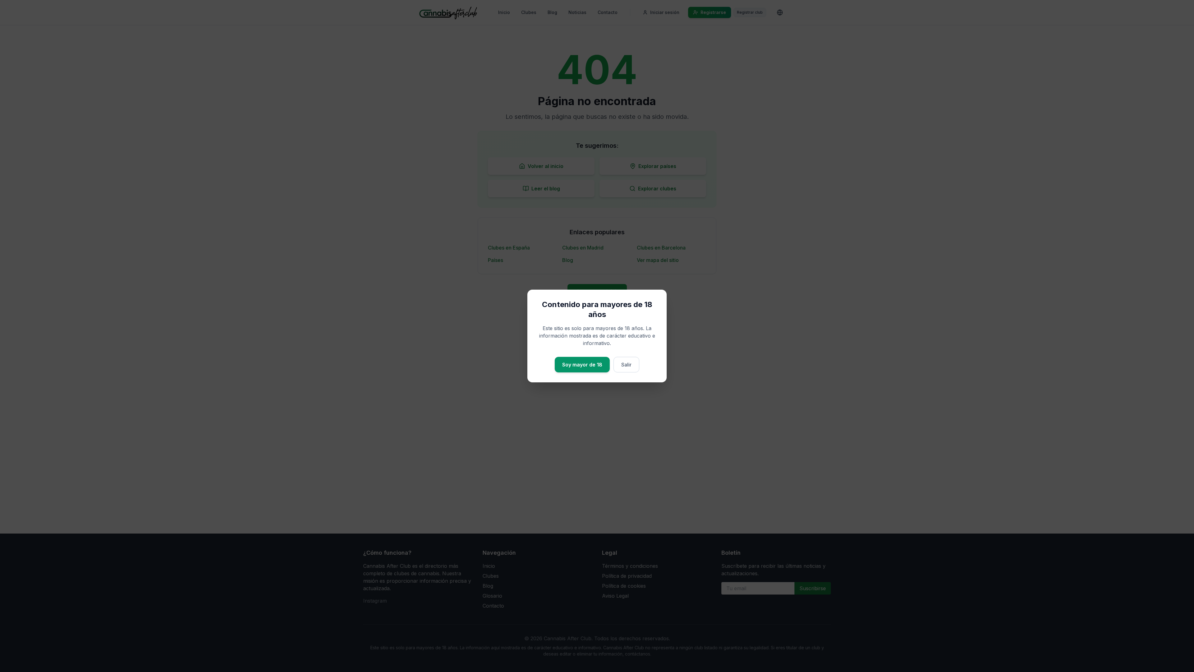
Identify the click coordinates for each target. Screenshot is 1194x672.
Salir (626, 365)
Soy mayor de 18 (582, 365)
